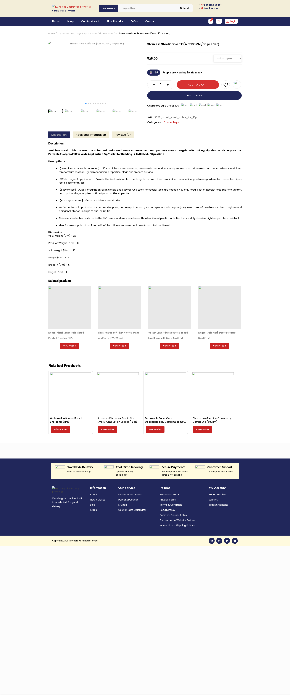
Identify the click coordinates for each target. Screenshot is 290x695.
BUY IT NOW (194, 95)
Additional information (91, 134)
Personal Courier (128, 500)
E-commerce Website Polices (177, 520)
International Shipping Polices (177, 525)
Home (56, 21)
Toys (78, 33)
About (93, 494)
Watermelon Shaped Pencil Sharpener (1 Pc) (66, 420)
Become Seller (217, 494)
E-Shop (122, 505)
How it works (115, 21)
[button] (86, 103)
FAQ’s (134, 21)
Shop (70, 21)
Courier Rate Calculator (132, 510)
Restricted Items (169, 494)
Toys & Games (65, 33)
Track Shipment (218, 505)
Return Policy (167, 510)
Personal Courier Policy (173, 515)
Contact (150, 21)
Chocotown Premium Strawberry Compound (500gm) (211, 420)
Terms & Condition (171, 505)
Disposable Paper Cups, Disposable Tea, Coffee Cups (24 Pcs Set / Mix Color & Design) (164, 421)
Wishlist (213, 500)
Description (59, 134)
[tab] (59, 134)
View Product (69, 345)
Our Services (89, 21)
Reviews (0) (123, 134)
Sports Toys (90, 33)
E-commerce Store (130, 494)
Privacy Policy (168, 500)
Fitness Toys (106, 33)
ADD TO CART (197, 84)
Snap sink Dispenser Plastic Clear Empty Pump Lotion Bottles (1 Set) (117, 420)
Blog (92, 505)
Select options (60, 429)
